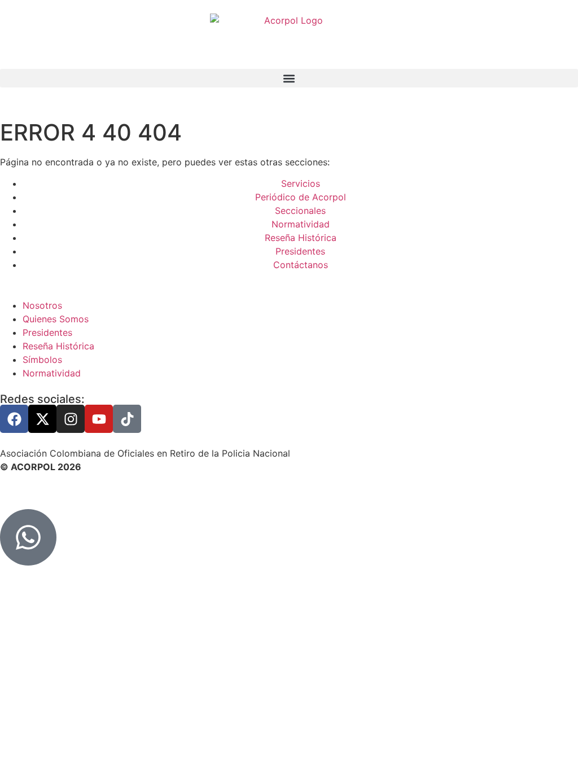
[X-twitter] (42, 419)
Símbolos (42, 359)
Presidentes (47, 332)
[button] (289, 78)
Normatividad (52, 373)
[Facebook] (14, 419)
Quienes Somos (56, 319)
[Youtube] (99, 419)
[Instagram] (70, 419)
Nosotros (42, 305)
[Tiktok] (127, 419)
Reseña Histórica (58, 346)
